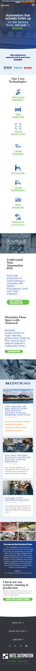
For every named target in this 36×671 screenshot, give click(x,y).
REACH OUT (17, 623)
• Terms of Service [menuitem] (22, 661)
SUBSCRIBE (17, 640)
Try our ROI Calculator (16, 302)
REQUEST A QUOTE (28, 2)
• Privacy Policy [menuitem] (11, 661)
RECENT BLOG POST (17, 631)
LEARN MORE (14, 351)
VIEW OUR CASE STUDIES (18, 599)
